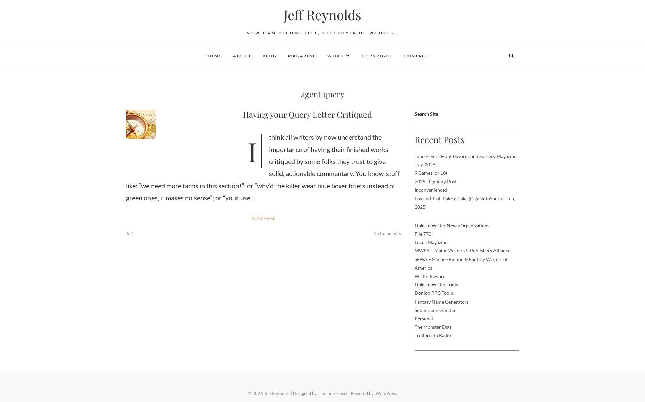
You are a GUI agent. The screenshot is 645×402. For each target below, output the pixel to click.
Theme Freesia (333, 393)
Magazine (302, 55)
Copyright (377, 55)
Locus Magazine (431, 242)
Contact (416, 55)
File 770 (423, 234)
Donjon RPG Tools (434, 293)
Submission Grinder (435, 310)
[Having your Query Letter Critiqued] (181, 124)
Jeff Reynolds (322, 15)
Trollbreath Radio (433, 335)
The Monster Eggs (433, 327)
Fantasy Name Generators (442, 302)
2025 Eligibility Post (436, 181)
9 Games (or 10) (431, 173)
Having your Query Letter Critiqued (307, 114)
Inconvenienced (431, 190)
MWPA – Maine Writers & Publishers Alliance (462, 250)
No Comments (387, 233)
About (242, 55)
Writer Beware (430, 276)
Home (214, 55)
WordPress (386, 393)
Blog (270, 55)
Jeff (129, 233)
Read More (263, 218)
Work (335, 55)
